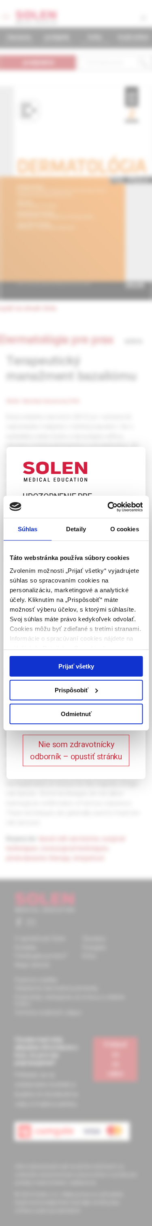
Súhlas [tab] (28, 529)
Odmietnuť (76, 713)
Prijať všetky (76, 666)
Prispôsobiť (71, 690)
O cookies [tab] (124, 529)
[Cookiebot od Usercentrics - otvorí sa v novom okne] (108, 506)
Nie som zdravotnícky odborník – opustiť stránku (76, 750)
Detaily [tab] (76, 529)
